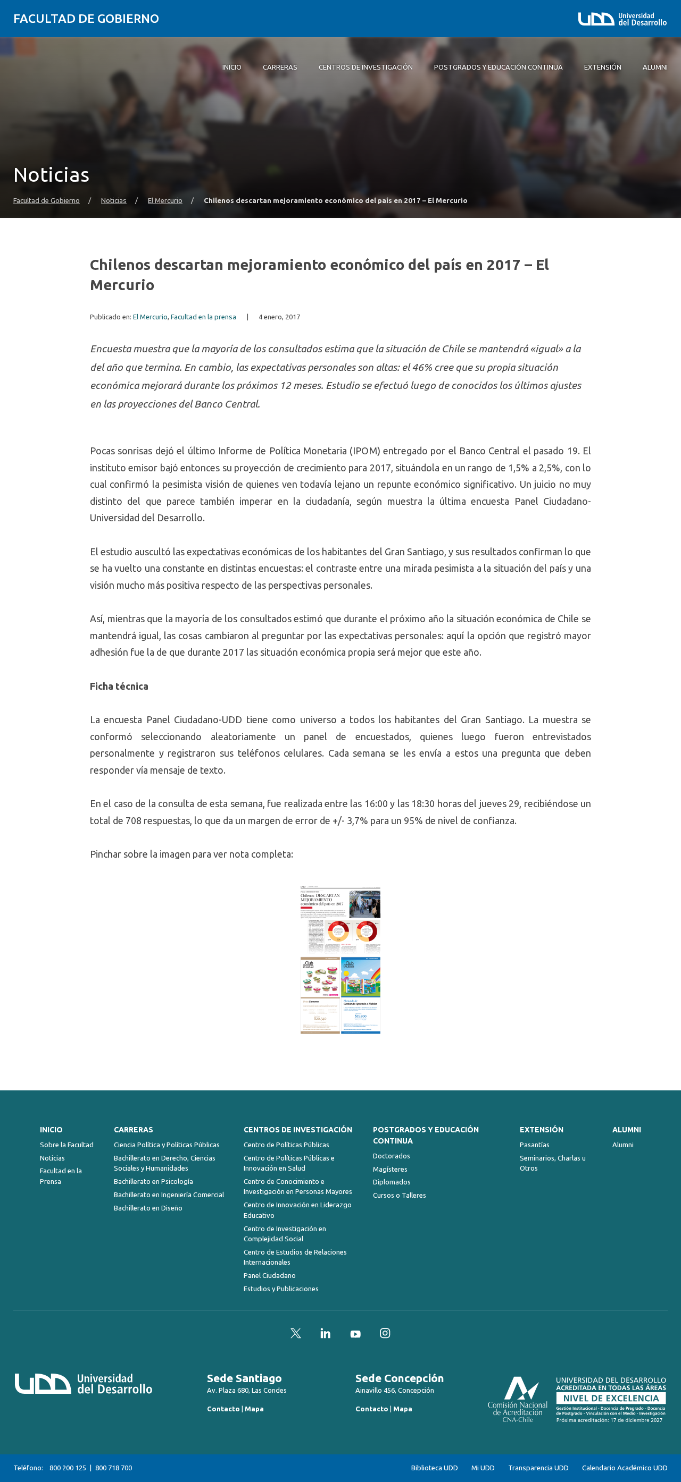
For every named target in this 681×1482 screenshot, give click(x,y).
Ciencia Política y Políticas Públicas (167, 1144)
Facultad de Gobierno (86, 18)
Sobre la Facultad (67, 1144)
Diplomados (392, 1181)
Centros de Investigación (298, 1129)
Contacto (223, 1408)
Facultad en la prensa (203, 317)
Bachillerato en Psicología (153, 1181)
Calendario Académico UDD (625, 1468)
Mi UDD (483, 1468)
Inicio (51, 1129)
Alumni (626, 1129)
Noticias (114, 201)
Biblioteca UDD (434, 1468)
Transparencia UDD (538, 1468)
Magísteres (390, 1169)
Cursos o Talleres (399, 1195)
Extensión (541, 1129)
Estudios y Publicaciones (281, 1288)
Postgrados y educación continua (426, 1135)
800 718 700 (113, 1467)
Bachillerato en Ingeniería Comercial (169, 1194)
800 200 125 (67, 1467)
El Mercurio (165, 201)
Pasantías (535, 1144)
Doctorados (391, 1155)
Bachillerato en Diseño (148, 1208)
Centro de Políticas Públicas (286, 1144)
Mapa (254, 1408)
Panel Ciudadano (270, 1275)
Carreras (133, 1129)
